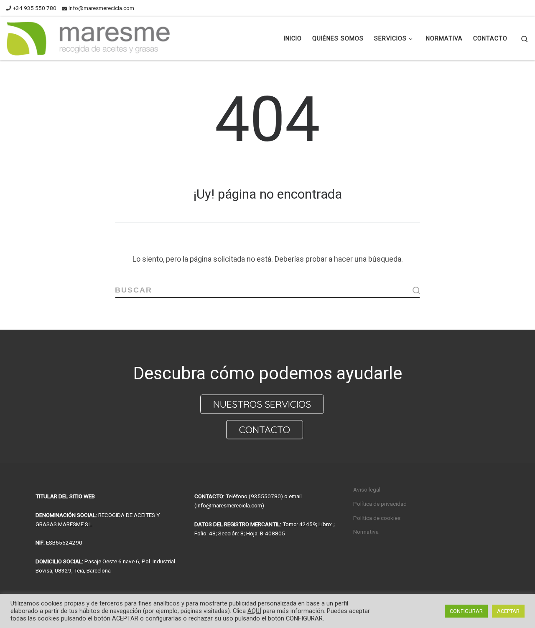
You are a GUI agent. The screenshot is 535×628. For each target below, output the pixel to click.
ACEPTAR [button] (508, 611)
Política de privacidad (380, 503)
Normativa (366, 531)
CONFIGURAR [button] (466, 611)
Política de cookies (376, 518)
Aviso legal (366, 489)
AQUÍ (254, 611)
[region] (267, 396)
